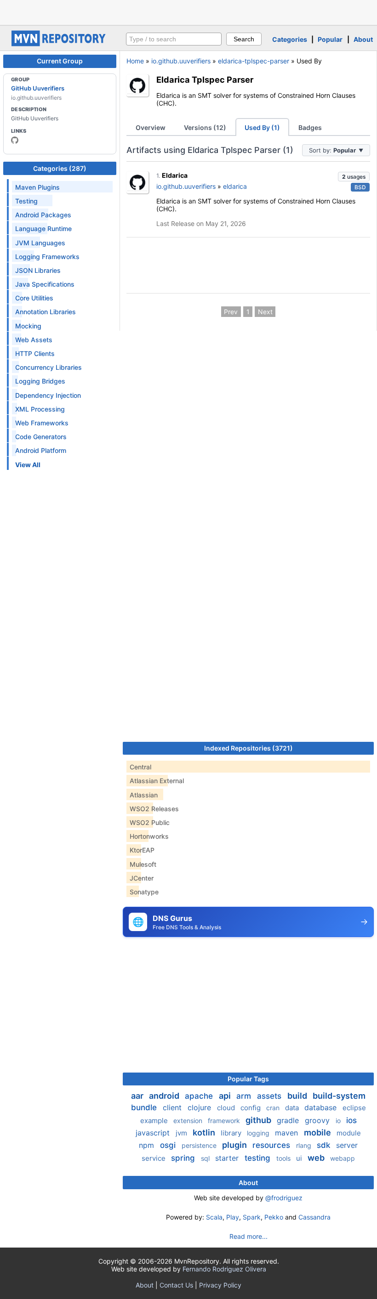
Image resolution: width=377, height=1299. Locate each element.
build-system (339, 1096)
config (251, 1107)
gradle (289, 1120)
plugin (235, 1145)
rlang (304, 1145)
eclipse (354, 1107)
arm (244, 1096)
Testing (26, 201)
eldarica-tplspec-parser (253, 61)
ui (300, 1158)
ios (351, 1120)
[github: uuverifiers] (14, 140)
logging (259, 1133)
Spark (252, 1217)
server (347, 1145)
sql (206, 1158)
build (298, 1096)
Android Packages (43, 215)
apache (200, 1096)
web (317, 1158)
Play (232, 1217)
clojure (200, 1107)
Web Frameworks (42, 423)
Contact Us (176, 1285)
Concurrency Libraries (48, 367)
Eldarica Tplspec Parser (204, 79)
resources (272, 1145)
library (232, 1133)
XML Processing (40, 409)
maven (287, 1132)
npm (147, 1145)
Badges (310, 127)
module (349, 1133)
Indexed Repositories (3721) (248, 748)
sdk (324, 1145)
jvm (182, 1133)
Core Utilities (34, 298)
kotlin (205, 1132)
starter (228, 1158)
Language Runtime (43, 228)
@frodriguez (284, 1198)
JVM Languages (40, 243)
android (165, 1096)
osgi (169, 1145)
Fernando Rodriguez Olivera (224, 1269)
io (339, 1120)
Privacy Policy (220, 1285)
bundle (145, 1107)
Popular (330, 39)
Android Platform (40, 450)
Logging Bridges (40, 381)
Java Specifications (44, 284)
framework (225, 1120)
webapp (342, 1158)
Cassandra (314, 1217)
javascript (154, 1132)
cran (273, 1108)
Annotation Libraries (45, 312)
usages (354, 176)
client (173, 1107)
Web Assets (33, 340)
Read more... (248, 1236)
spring (184, 1158)
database (321, 1107)
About (363, 39)
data (293, 1107)
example (155, 1120)
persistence (200, 1145)
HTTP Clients (35, 353)
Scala (214, 1217)
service (154, 1158)
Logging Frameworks (47, 256)
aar (138, 1096)
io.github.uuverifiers (181, 61)
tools (284, 1158)
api (226, 1096)
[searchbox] (174, 39)
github (259, 1120)
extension (188, 1120)
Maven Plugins (37, 187)
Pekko (273, 1217)
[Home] (59, 44)
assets (270, 1096)
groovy (318, 1120)
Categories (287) (59, 168)
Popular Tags (248, 1079)
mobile (318, 1132)
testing (259, 1158)
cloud (227, 1107)
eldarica (235, 186)
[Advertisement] (188, 11)
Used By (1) (262, 127)
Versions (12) (205, 127)
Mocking (28, 326)
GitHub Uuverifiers (37, 88)
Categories (289, 39)
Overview (151, 127)
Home (135, 61)
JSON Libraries (38, 270)
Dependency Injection (48, 395)
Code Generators (41, 437)
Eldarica (175, 175)
